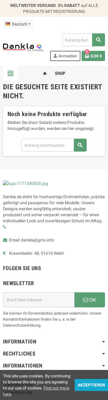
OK (92, 300)
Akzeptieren (91, 385)
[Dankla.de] (23, 47)
